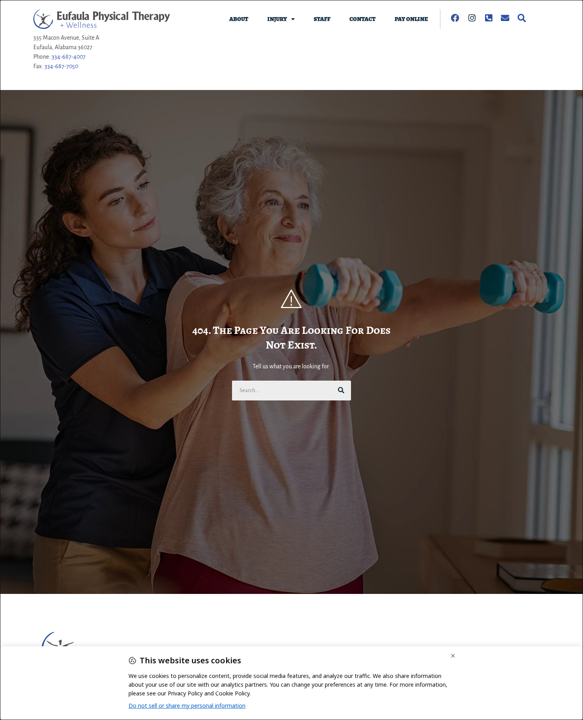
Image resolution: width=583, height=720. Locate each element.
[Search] (522, 18)
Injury (277, 19)
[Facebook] (455, 18)
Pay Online (411, 19)
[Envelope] (505, 18)
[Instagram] (472, 18)
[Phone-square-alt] (488, 18)
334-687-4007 (69, 57)
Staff (322, 19)
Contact (362, 19)
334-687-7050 (61, 66)
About (238, 19)
